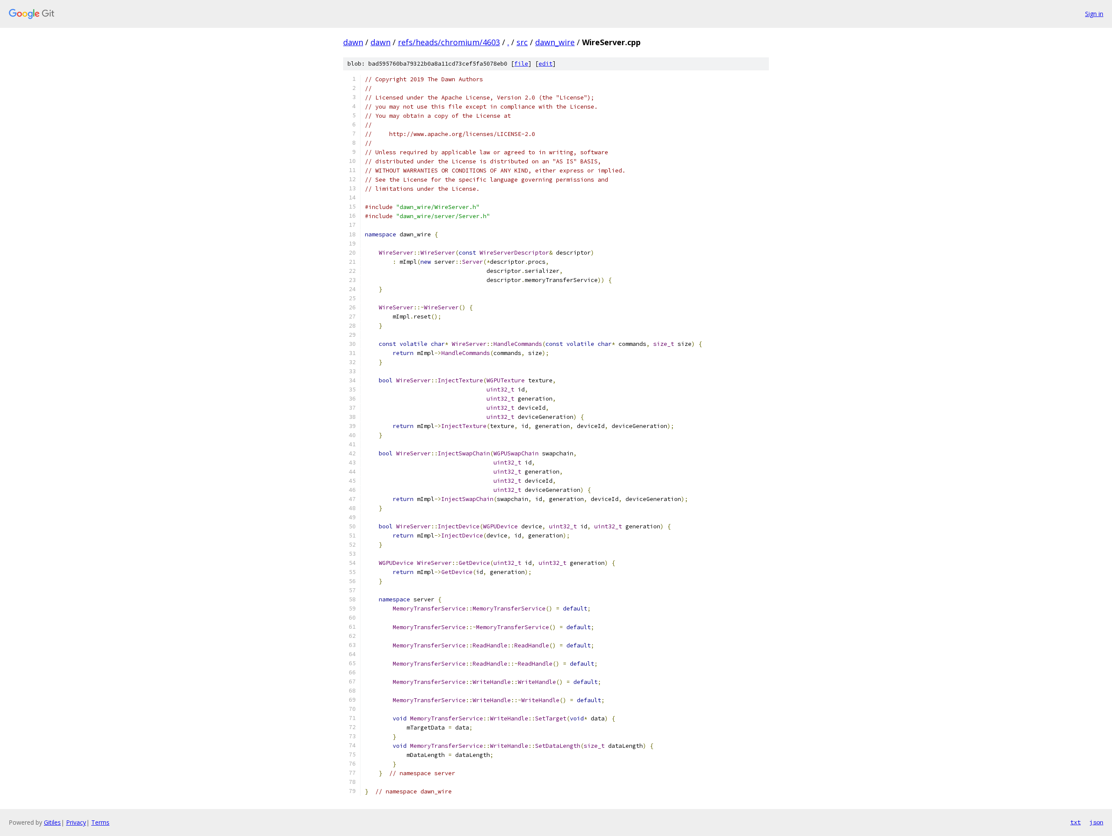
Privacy (76, 822)
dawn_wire (555, 42)
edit (546, 63)
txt (1075, 822)
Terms (100, 822)
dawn (353, 42)
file (521, 63)
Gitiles (52, 822)
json (1096, 822)
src (522, 42)
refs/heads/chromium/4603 (449, 42)
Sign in (1094, 14)
